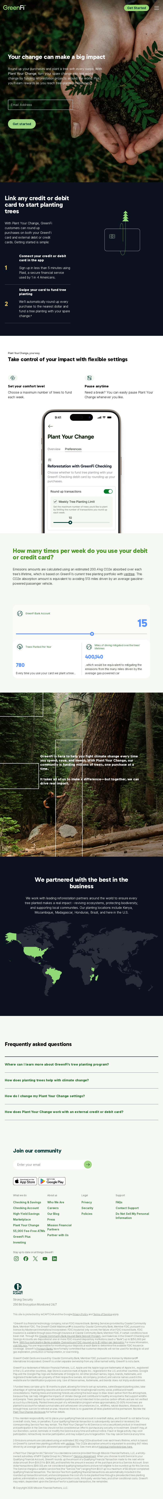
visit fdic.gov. (20, 1345)
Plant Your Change (26, 1225)
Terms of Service (102, 1314)
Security (87, 1208)
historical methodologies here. (116, 1446)
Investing (19, 1242)
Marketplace (22, 1219)
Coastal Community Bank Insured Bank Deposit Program (70, 1336)
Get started (22, 124)
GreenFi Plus (22, 1236)
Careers (53, 1208)
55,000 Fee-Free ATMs (29, 1231)
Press (51, 1219)
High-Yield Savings (26, 1213)
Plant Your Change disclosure (29, 1411)
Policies (87, 1213)
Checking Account (26, 1208)
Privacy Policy (80, 1314)
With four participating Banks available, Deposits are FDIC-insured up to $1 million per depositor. (71, 1342)
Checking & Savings (27, 1202)
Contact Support (127, 1208)
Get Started (136, 8)
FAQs (119, 1202)
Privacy (87, 1202)
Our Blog (53, 1213)
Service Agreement (85, 1456)
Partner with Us (58, 1235)
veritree (129, 574)
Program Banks (44, 1348)
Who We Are (55, 1202)
